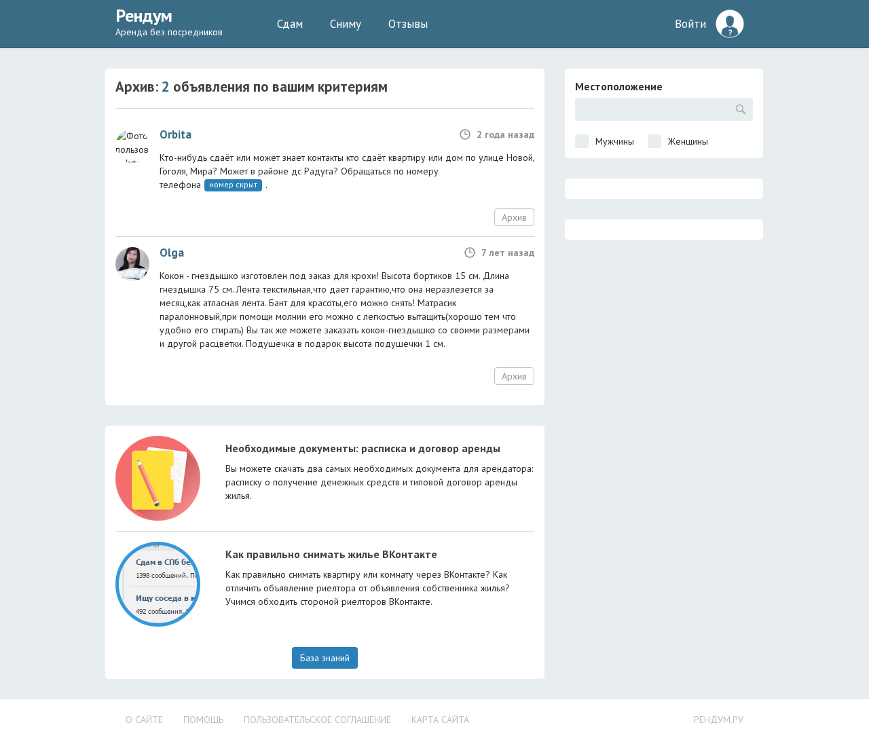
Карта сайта (440, 720)
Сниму (345, 23)
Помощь (203, 720)
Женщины (688, 141)
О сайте (144, 720)
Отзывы (408, 23)
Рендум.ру (718, 720)
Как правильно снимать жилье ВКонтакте (331, 554)
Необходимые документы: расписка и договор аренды (362, 448)
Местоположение (619, 86)
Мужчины (614, 141)
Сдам (290, 23)
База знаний (325, 658)
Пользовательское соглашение (317, 720)
